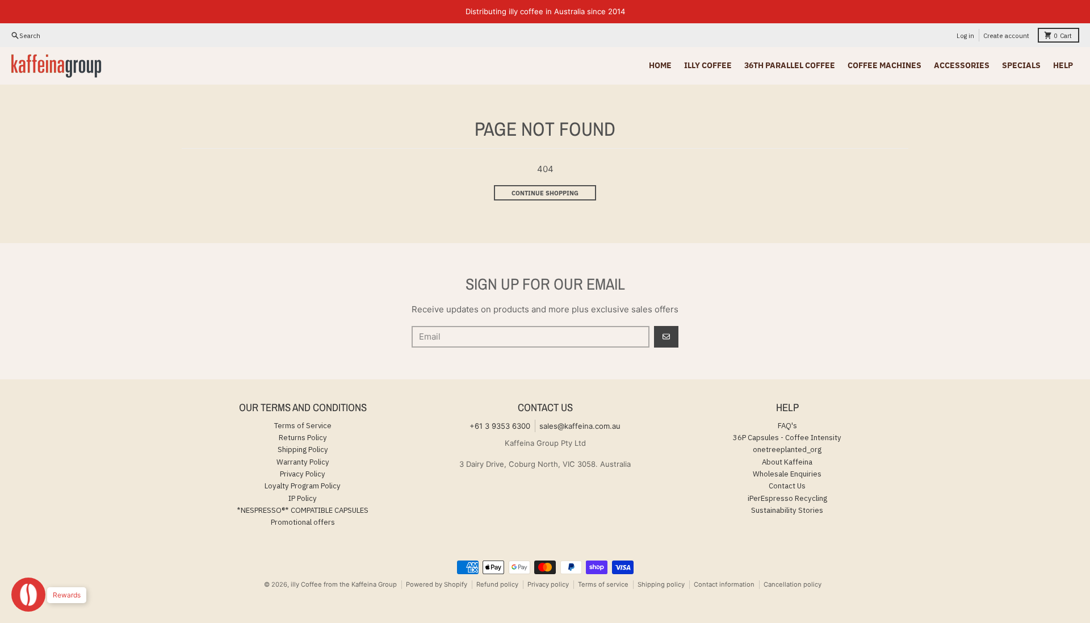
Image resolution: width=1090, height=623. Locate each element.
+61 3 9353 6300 (499, 425)
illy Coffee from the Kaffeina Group (344, 584)
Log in (965, 35)
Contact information (724, 584)
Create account (1006, 35)
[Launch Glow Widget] (28, 595)
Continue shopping (545, 193)
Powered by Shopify (436, 584)
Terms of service (603, 584)
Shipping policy (661, 584)
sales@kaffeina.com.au (580, 425)
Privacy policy (548, 584)
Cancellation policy (792, 584)
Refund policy (497, 584)
